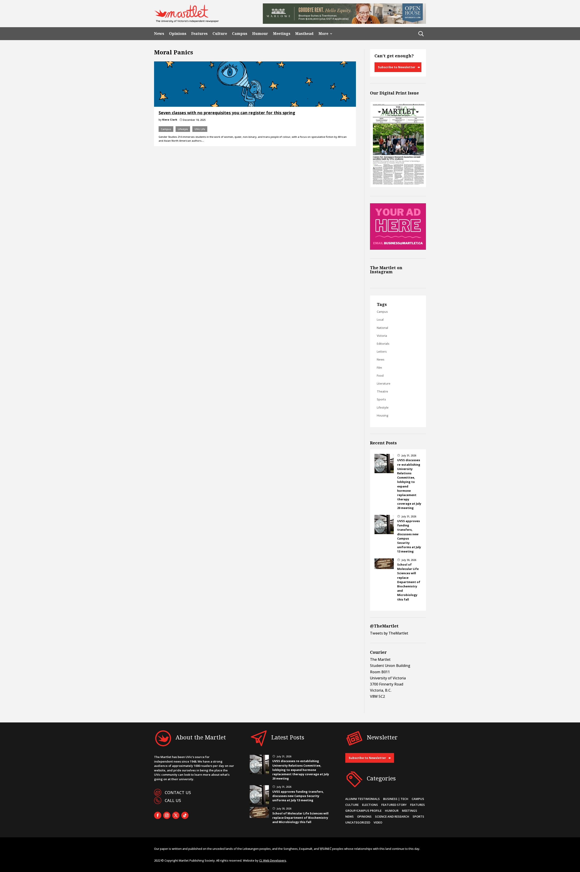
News (159, 33)
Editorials (383, 344)
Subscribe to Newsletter (396, 67)
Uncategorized (357, 822)
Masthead (304, 33)
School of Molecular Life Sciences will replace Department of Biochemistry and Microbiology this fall (408, 581)
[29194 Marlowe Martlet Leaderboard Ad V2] (344, 22)
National (382, 328)
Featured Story (394, 805)
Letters (382, 351)
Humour (260, 33)
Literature (383, 383)
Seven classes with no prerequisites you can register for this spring (227, 112)
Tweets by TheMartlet (389, 633)
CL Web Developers (272, 860)
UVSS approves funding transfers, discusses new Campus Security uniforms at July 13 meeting (298, 796)
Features (199, 33)
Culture (220, 33)
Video (378, 822)
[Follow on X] (175, 815)
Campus (239, 33)
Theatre (382, 391)
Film (379, 368)
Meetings (281, 33)
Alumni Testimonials (362, 799)
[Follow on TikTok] (184, 815)
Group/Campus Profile (363, 811)
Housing (382, 415)
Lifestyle (183, 129)
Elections (370, 805)
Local (380, 319)
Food (380, 375)
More (323, 33)
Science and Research (392, 816)
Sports (381, 399)
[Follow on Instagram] (166, 815)
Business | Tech (395, 799)
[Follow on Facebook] (157, 815)
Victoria (382, 336)
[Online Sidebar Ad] (398, 248)
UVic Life (200, 129)
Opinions (177, 33)
